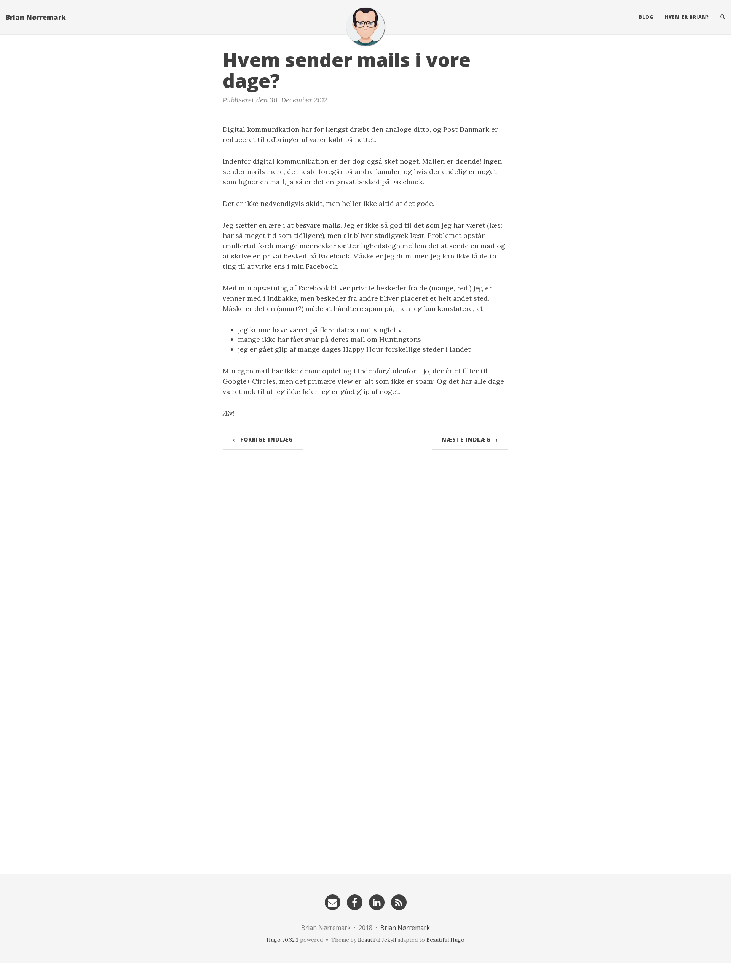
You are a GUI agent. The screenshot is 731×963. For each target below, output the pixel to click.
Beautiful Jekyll (377, 939)
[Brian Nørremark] (365, 27)
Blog (646, 17)
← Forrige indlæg (263, 439)
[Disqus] (365, 560)
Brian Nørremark (36, 17)
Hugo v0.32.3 (282, 939)
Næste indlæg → (470, 439)
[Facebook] (354, 902)
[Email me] (332, 902)
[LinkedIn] (376, 902)
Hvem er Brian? (687, 17)
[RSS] (398, 902)
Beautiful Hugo (445, 939)
